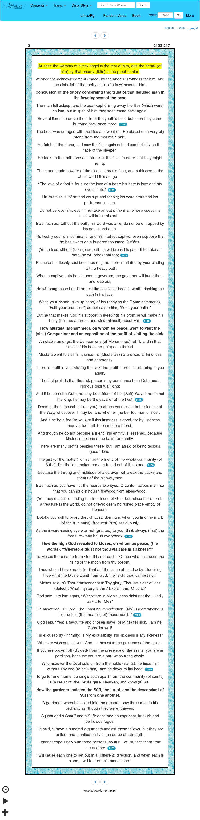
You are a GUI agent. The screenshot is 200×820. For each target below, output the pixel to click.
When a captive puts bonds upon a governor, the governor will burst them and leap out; (100, 278)
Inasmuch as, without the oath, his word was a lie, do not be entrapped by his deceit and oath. (100, 226)
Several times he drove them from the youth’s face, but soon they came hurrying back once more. (100, 121)
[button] (39, 5)
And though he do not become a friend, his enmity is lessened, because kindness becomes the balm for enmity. (100, 435)
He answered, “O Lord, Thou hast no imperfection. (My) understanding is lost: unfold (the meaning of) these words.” (100, 611)
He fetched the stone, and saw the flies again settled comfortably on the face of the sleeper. (100, 147)
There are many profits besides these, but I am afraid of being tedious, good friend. (100, 448)
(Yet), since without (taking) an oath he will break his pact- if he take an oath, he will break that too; (100, 252)
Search (143, 5)
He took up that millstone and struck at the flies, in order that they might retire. (100, 160)
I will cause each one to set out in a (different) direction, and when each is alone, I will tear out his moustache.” (100, 757)
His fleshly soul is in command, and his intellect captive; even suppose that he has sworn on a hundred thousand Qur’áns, (100, 239)
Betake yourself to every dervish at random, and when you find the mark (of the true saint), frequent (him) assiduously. (100, 520)
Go (178, 15)
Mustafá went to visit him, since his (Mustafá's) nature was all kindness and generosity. (100, 357)
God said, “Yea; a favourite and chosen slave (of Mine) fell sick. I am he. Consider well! (100, 624)
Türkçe (181, 27)
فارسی (193, 28)
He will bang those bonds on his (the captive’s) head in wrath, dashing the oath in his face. (100, 291)
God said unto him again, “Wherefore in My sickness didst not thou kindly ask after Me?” (100, 598)
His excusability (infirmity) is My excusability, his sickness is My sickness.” (100, 635)
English (169, 27)
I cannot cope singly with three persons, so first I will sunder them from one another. (100, 744)
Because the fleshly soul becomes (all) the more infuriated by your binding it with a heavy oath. (100, 265)
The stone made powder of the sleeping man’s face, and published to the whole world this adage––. (100, 173)
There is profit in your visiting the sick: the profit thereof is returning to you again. (100, 370)
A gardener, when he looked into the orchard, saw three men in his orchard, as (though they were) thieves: (100, 705)
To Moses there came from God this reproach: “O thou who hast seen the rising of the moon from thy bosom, (100, 559)
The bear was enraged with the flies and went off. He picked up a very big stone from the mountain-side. (100, 134)
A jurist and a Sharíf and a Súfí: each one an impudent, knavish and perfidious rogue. (100, 718)
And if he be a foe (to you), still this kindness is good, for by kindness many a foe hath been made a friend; (100, 422)
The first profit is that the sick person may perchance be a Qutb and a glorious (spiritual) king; (100, 383)
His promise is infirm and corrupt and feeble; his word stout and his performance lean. (100, 199)
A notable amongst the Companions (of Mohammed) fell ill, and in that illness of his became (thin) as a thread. (100, 344)
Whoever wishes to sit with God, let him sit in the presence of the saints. (100, 642)
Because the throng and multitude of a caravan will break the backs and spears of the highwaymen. (100, 475)
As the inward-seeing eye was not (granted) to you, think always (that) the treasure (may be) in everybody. (100, 533)
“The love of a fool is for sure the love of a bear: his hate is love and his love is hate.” (100, 186)
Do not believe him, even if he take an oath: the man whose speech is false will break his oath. (100, 213)
